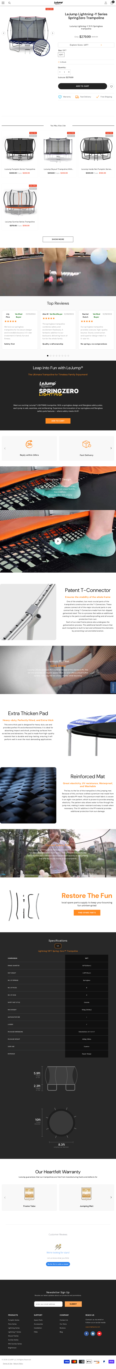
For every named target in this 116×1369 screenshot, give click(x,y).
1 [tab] (47, 355)
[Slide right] (111, 448)
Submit (73, 1304)
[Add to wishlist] (111, 86)
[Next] (53, 33)
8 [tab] (68, 355)
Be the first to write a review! (58, 1264)
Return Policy (18, 1364)
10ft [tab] (58, 946)
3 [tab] (53, 355)
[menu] (3, 2)
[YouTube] (99, 1333)
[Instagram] (93, 1333)
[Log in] (106, 3)
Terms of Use (7, 1364)
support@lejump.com (93, 1327)
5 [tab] (59, 355)
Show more (58, 239)
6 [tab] (62, 355)
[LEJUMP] (23, 905)
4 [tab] (56, 355)
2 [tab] (50, 355)
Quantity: (62, 67)
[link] (29, 448)
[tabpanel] (20, 330)
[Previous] (4, 33)
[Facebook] (86, 1333)
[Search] (9, 3)
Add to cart (82, 86)
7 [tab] (65, 355)
